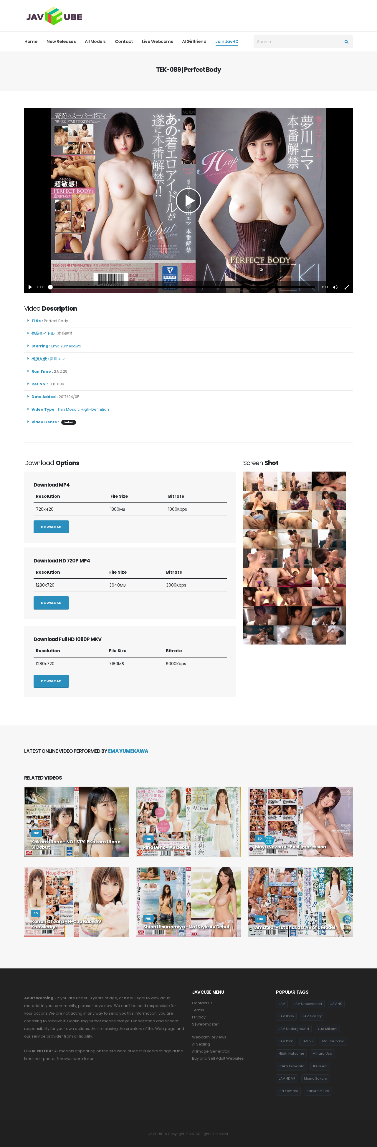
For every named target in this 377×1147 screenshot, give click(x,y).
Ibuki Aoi (320, 1066)
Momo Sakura (315, 1078)
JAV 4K (336, 1003)
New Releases (61, 41)
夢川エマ (58, 358)
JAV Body (286, 1016)
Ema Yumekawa (67, 346)
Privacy (199, 1017)
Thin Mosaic (68, 409)
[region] (188, 200)
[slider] (182, 287)
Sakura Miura (318, 1090)
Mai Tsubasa (333, 1041)
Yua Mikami (327, 1028)
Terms (198, 1010)
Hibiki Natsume (291, 1053)
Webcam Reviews (209, 1037)
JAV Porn (286, 1041)
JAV (282, 1003)
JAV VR (308, 1041)
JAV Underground (294, 1028)
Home (30, 41)
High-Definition (95, 409)
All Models (95, 41)
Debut (69, 422)
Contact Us (202, 1003)
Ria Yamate (288, 1090)
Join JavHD (226, 41)
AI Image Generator (211, 1051)
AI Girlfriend (194, 41)
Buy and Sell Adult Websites (218, 1058)
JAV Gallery (312, 1016)
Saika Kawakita (292, 1066)
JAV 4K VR (287, 1078)
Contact (124, 41)
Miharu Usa (322, 1053)
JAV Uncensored (308, 1003)
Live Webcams (157, 41)
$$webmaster (205, 1024)
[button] (335, 287)
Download (51, 527)
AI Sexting (201, 1044)
